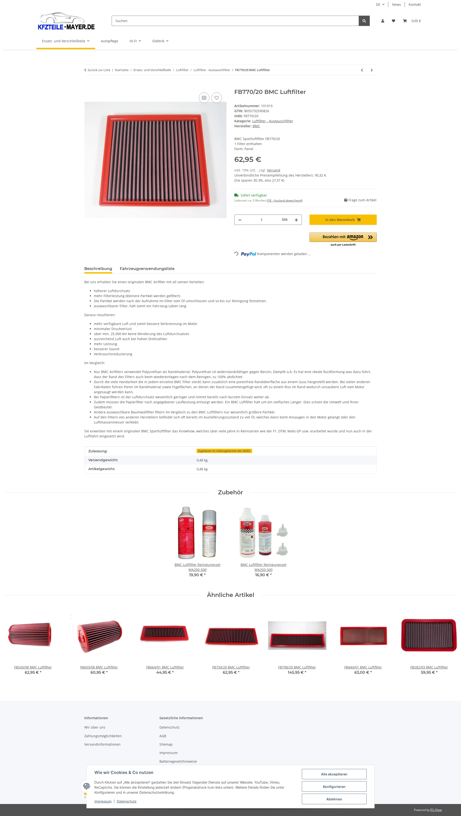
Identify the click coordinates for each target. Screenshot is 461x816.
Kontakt (415, 4)
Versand (273, 170)
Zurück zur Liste (99, 70)
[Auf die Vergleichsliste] (204, 97)
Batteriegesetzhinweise (178, 761)
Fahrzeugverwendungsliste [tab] (147, 268)
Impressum (103, 801)
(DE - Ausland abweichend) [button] (285, 200)
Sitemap (166, 744)
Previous (12, 644)
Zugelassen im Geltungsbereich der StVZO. (224, 451)
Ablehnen (334, 799)
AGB (162, 736)
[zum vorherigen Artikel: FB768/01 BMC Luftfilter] (362, 70)
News (396, 4)
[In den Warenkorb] (88, 86)
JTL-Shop (436, 810)
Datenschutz (127, 801)
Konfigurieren (334, 787)
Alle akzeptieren (334, 774)
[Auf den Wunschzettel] (216, 97)
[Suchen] (364, 21)
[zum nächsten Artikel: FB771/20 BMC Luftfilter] (372, 70)
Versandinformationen (102, 744)
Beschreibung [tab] (98, 268)
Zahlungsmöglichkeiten (103, 736)
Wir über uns (94, 727)
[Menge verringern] (240, 220)
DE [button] (378, 4)
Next (449, 644)
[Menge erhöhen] (296, 220)
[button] (382, 20)
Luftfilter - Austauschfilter (272, 121)
